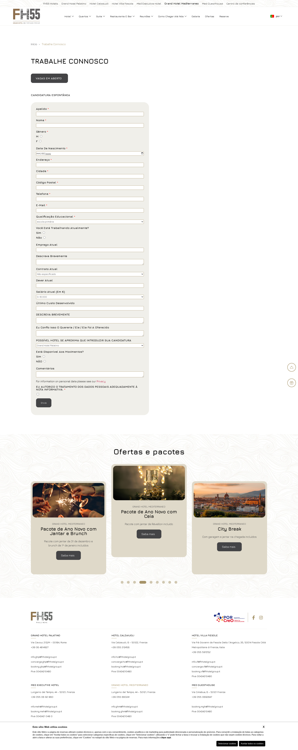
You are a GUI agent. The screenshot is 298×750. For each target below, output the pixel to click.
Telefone (43, 193)
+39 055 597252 (201, 652)
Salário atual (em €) (50, 291)
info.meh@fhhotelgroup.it (44, 706)
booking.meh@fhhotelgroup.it (46, 711)
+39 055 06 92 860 (42, 696)
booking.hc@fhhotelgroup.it (126, 666)
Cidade (42, 171)
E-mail (41, 205)
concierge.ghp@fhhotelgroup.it (47, 661)
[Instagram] (261, 617)
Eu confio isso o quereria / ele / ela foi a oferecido (72, 327)
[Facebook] (253, 617)
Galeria (196, 16)
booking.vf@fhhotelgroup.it (206, 671)
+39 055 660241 (120, 696)
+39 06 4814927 (39, 647)
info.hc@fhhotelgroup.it (123, 656)
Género (42, 131)
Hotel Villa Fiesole (122, 3)
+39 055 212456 (120, 647)
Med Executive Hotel (149, 3)
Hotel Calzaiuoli (99, 3)
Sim (38, 232)
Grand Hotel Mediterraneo (182, 3)
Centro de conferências (240, 3)
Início (34, 44)
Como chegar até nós (171, 16)
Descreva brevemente (51, 256)
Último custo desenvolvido (55, 303)
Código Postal (47, 182)
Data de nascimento (51, 148)
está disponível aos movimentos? (60, 351)
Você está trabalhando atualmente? (62, 227)
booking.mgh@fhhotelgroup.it (207, 706)
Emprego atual (46, 244)
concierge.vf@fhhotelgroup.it (207, 666)
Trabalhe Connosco (54, 44)
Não (39, 237)
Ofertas (209, 16)
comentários (45, 368)
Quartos (84, 16)
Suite (99, 16)
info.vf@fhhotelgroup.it (203, 661)
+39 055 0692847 (202, 696)
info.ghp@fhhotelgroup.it (44, 656)
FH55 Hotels (50, 3)
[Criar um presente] (291, 383)
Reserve (224, 16)
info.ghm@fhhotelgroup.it (124, 706)
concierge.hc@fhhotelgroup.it (127, 661)
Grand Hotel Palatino (73, 3)
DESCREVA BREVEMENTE (53, 314)
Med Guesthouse (212, 3)
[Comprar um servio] (291, 367)
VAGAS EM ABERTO (49, 78)
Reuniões (145, 16)
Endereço (44, 159)
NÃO (39, 361)
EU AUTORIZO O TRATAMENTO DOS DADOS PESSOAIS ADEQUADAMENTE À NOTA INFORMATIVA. (86, 388)
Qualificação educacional (55, 216)
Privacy (101, 381)
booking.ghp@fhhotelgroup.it (46, 666)
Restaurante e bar (121, 16)
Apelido (42, 108)
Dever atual (44, 280)
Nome (41, 120)
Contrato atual (46, 269)
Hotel (68, 16)
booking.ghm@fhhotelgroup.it (127, 711)
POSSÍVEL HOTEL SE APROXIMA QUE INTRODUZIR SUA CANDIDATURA (83, 340)
